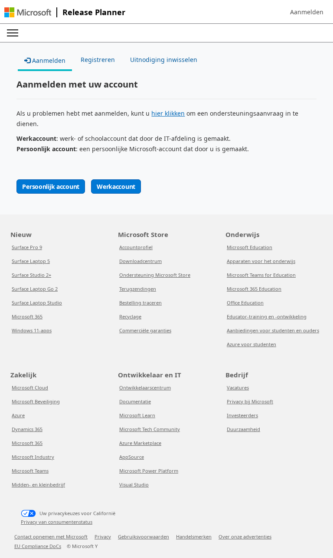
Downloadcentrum (140, 261)
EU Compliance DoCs (37, 546)
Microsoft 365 (27, 316)
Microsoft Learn (137, 415)
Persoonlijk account (50, 186)
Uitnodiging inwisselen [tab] (163, 59)
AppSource (131, 457)
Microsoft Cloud (30, 387)
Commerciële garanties (145, 330)
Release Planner (93, 12)
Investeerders (242, 415)
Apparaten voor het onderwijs (261, 261)
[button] (307, 12)
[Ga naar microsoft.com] (27, 12)
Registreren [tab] (98, 59)
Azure (18, 415)
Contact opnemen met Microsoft (51, 536)
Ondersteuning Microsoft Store (154, 275)
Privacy (103, 536)
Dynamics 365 (27, 429)
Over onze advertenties (245, 536)
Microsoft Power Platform (148, 470)
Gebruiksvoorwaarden (143, 536)
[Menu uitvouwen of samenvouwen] (12, 33)
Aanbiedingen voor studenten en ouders (273, 330)
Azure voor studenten (251, 344)
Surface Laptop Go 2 (35, 288)
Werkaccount (116, 186)
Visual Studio (134, 484)
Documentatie (135, 401)
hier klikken (168, 113)
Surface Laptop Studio (37, 302)
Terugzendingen (137, 288)
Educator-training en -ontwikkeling (267, 316)
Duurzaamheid (243, 429)
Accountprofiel (136, 247)
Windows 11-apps (32, 330)
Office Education (245, 302)
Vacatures (238, 387)
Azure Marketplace (140, 443)
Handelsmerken (194, 536)
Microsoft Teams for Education (261, 275)
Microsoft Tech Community (149, 429)
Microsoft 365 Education (254, 288)
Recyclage (130, 316)
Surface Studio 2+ (31, 275)
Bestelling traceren (140, 302)
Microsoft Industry (33, 457)
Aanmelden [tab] (47, 60)
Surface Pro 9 (27, 247)
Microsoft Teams (30, 470)
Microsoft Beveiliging (36, 401)
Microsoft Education (249, 247)
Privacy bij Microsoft (250, 401)
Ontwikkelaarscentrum (145, 387)
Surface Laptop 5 (31, 261)
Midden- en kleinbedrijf (38, 484)
